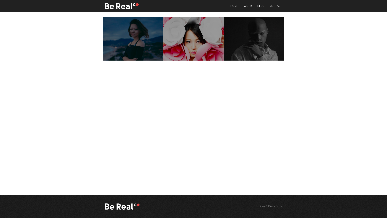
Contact (276, 6)
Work (248, 6)
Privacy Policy (275, 206)
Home (234, 6)
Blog (261, 6)
